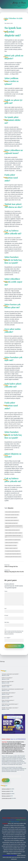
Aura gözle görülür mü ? (7, 685)
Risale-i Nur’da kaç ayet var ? (8, 700)
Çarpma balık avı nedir (6, 798)
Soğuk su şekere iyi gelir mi (11, 548)
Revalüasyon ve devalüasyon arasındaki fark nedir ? (13, 689)
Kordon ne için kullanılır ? (7, 677)
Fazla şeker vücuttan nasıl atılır (11, 514)
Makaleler (10, 508)
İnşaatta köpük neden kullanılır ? (8, 692)
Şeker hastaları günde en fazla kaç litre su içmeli (13, 526)
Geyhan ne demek (6, 788)
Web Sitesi (7, 622)
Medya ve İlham (19, 2)
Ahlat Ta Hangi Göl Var (11, 566)
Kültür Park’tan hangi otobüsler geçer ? (10, 704)
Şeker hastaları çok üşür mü (11, 523)
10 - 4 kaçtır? (8, 637)
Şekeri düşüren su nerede (10, 545)
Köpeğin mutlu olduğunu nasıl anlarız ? (10, 707)
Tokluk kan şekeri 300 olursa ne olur (13, 556)
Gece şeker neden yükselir (11, 517)
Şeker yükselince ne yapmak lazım (12, 539)
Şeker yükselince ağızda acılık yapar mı (13, 536)
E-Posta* (6, 615)
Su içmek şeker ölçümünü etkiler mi (12, 553)
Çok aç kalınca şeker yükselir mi (12, 511)
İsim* (6, 608)
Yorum (6, 591)
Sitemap (2, 661)
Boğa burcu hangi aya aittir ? (8, 681)
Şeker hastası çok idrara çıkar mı (12, 530)
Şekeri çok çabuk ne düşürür (11, 542)
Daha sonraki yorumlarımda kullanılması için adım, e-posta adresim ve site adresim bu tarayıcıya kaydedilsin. (14, 632)
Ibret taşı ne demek (6, 793)
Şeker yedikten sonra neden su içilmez (13, 532)
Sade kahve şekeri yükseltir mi (11, 520)
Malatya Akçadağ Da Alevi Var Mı (14, 571)
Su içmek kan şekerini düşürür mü (12, 551)
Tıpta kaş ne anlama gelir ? (7, 696)
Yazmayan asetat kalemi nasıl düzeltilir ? (10, 674)
